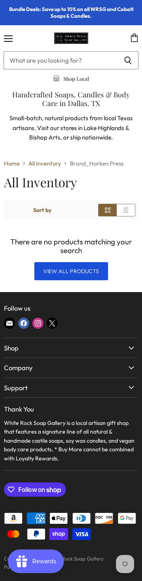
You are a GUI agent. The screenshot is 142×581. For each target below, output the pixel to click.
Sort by (42, 210)
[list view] (126, 210)
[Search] (128, 60)
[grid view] (107, 210)
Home (12, 163)
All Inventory (44, 163)
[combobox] (61, 60)
